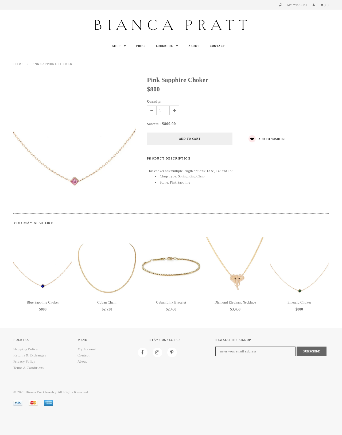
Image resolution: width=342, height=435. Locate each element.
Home (18, 64)
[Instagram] (157, 352)
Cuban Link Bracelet (171, 302)
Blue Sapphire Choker (43, 302)
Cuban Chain (106, 302)
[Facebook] (142, 352)
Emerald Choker (299, 302)
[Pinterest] (172, 352)
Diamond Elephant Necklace (235, 302)
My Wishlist (297, 4)
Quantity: (154, 101)
